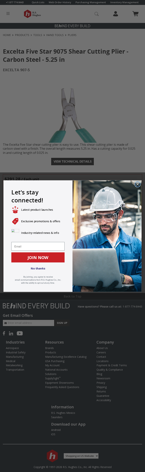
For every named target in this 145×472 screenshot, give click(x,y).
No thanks (38, 268)
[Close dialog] (137, 184)
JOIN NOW (38, 257)
